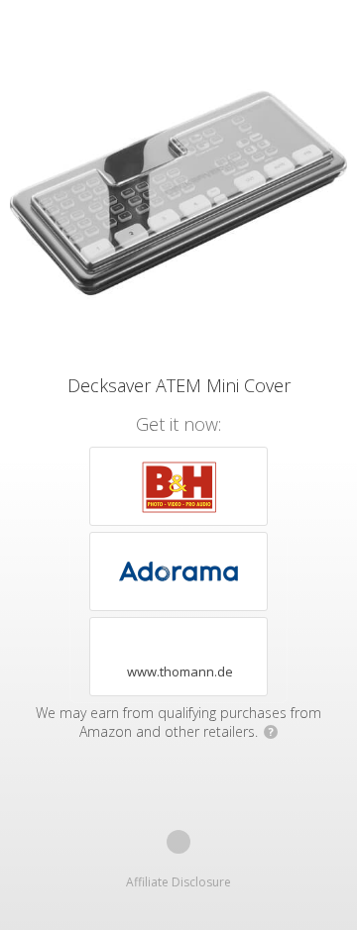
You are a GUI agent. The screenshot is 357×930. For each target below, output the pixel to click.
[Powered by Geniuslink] (178, 842)
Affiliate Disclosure (178, 882)
